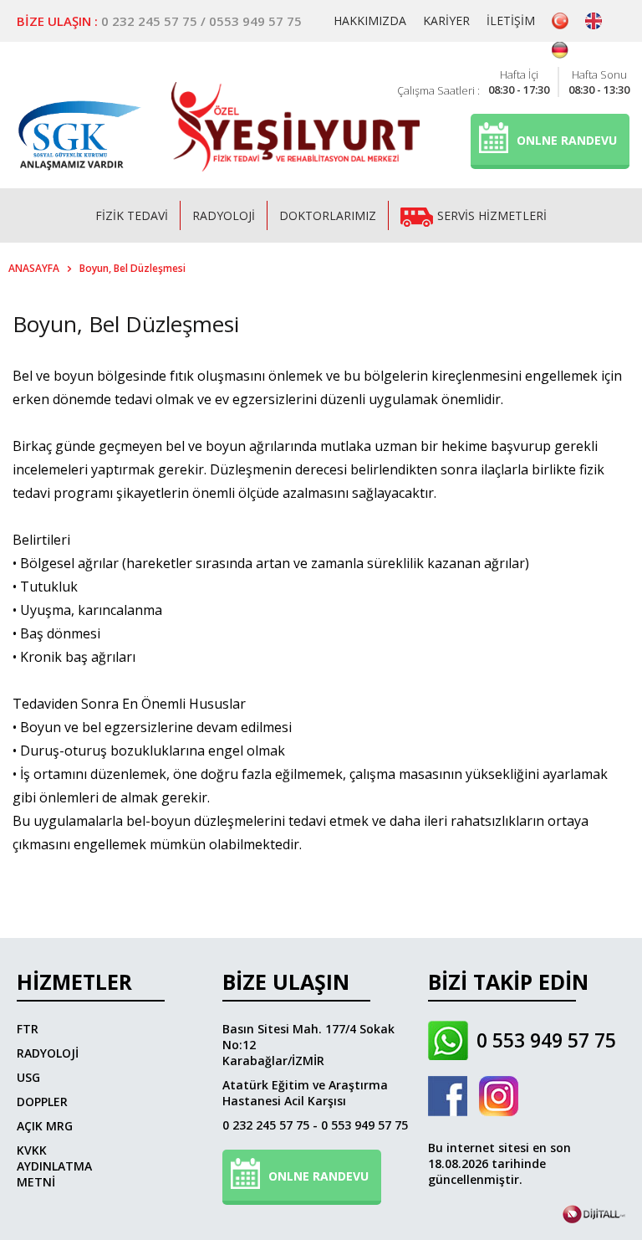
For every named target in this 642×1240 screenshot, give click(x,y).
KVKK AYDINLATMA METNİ (54, 1166)
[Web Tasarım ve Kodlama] (594, 1219)
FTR (27, 1029)
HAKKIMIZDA (370, 20)
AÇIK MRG (45, 1126)
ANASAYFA (33, 268)
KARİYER (446, 20)
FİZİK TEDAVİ (131, 215)
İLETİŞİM (511, 20)
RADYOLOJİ (223, 215)
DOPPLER (42, 1101)
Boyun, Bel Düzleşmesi (132, 268)
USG (28, 1077)
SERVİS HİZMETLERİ (492, 215)
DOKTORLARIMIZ (327, 215)
